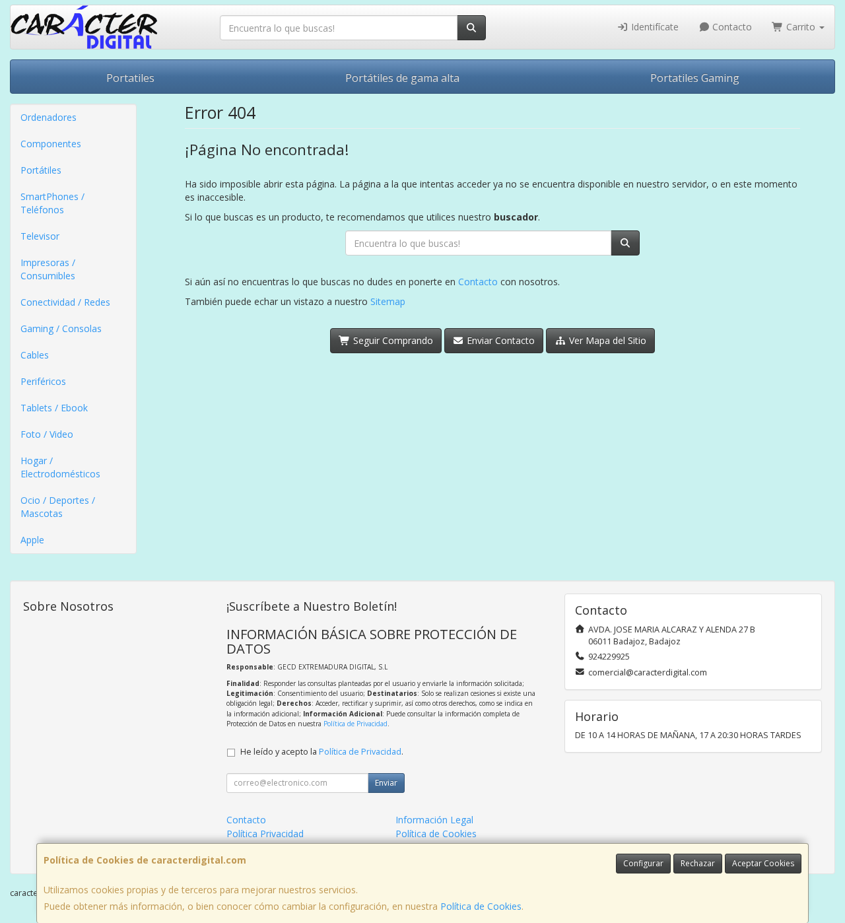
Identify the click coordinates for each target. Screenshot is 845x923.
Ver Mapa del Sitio (606, 340)
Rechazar (698, 863)
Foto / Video (46, 434)
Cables (34, 355)
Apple (32, 539)
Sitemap (387, 301)
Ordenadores (48, 117)
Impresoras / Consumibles (47, 269)
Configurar (643, 863)
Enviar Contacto (499, 340)
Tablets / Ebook (54, 407)
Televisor (39, 236)
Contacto (731, 26)
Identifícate (653, 26)
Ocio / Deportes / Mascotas (57, 507)
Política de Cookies (481, 906)
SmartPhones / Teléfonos (52, 203)
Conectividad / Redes (65, 302)
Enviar (386, 782)
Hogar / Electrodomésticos (60, 467)
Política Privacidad (265, 833)
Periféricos (43, 381)
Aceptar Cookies (763, 863)
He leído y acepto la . (321, 751)
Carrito (801, 26)
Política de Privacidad (355, 723)
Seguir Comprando (392, 340)
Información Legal (434, 819)
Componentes (50, 143)
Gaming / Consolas (61, 328)
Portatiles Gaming (694, 78)
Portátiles (40, 170)
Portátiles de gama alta (402, 78)
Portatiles (130, 78)
